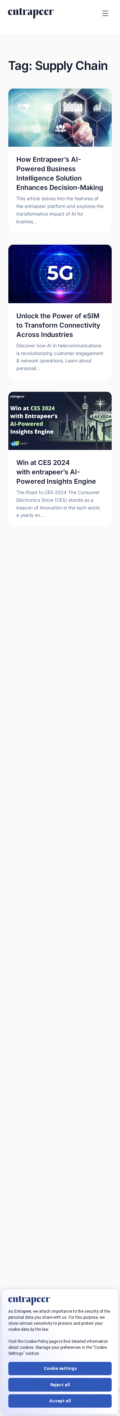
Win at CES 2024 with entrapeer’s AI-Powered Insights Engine (56, 472)
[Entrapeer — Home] (31, 13)
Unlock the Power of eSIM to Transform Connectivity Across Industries (58, 325)
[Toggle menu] (105, 13)
